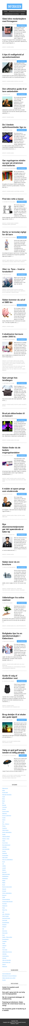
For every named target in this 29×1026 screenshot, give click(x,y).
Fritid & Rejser (9, 290)
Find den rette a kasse (13, 198)
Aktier (3, 790)
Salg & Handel (12, 363)
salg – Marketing (6, 914)
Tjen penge (4, 949)
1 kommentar (23, 755)
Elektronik (16, 191)
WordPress (13, 1023)
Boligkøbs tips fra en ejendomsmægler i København (12, 636)
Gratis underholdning (6, 832)
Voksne (4, 964)
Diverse (21, 360)
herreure (11, 367)
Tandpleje (4, 941)
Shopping (22, 191)
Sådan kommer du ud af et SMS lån (13, 301)
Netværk (4, 889)
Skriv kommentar (22, 25)
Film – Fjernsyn (5, 824)
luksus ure (16, 367)
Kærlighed (4, 853)
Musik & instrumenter (7, 886)
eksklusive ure (21, 366)
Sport (3, 935)
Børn (8, 260)
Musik (18, 440)
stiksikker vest (16, 706)
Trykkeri (17, 590)
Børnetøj (12, 260)
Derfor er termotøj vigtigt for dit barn (14, 233)
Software (4, 926)
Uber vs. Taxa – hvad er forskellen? (13, 270)
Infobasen (14, 6)
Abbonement (5, 788)
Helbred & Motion (6, 836)
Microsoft (4, 872)
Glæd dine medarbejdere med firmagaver (14, 20)
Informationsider (6, 776)
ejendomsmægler (9, 666)
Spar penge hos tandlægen (9, 379)
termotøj (22, 261)
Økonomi (4, 895)
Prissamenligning (6, 224)
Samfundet (8, 292)
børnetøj (7, 261)
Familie (15, 515)
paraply (9, 778)
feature (16, 81)
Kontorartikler (19, 479)
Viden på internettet (21, 625)
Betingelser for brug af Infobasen (9, 975)
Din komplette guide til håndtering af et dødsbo (14, 1009)
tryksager (22, 590)
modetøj (7, 742)
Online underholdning (7, 893)
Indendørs (13, 479)
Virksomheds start (6, 962)
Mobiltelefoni (5, 878)
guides (6, 367)
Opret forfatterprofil (6, 973)
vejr (15, 778)
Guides (15, 290)
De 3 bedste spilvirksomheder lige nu (14, 126)
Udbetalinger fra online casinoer (13, 598)
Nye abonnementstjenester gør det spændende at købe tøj (13, 528)
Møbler (3, 880)
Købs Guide (4, 516)
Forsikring (4, 828)
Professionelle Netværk (7, 901)
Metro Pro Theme (13, 1022)
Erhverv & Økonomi (18, 289)
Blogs (18, 360)
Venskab (4, 958)
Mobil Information (6, 874)
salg (8, 368)
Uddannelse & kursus (7, 951)
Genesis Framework (22, 1022)
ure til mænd (22, 368)
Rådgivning (13, 224)
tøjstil (10, 742)
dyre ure (15, 366)
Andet (14, 360)
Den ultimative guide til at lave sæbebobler (14, 90)
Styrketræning (5, 939)
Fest (15, 440)
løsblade (13, 590)
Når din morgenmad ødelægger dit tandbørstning (13, 998)
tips (10, 368)
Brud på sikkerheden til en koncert (13, 414)
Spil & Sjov (4, 931)
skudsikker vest (8, 706)
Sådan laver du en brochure (10, 563)
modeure (4, 368)
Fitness (4, 826)
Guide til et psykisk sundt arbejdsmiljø (10, 988)
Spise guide (4, 933)
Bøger (3, 801)
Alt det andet (10, 360)
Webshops (10, 364)
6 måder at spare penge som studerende (13, 490)
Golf (6, 778)
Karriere (16, 223)
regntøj (11, 261)
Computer (4, 807)
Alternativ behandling (6, 794)
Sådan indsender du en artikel (8, 978)
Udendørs (24, 260)
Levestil (7, 363)
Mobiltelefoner (5, 876)
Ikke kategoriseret (17, 362)
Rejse (3, 907)
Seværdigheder (5, 922)
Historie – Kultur (5, 838)
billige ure (7, 366)
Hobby (3, 479)
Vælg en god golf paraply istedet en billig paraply (14, 751)
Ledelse (4, 866)
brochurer (7, 590)
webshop (4, 370)
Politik (18, 290)
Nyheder (4, 891)
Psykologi (4, 903)
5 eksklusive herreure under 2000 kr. (12, 335)
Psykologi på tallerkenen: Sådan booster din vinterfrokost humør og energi (13, 1003)
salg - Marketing (18, 588)
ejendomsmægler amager (19, 666)
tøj (12, 368)
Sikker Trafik (17, 261)
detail (11, 366)
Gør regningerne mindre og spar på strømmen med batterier (13, 163)
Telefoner (4, 945)
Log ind (17, 1023)
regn (12, 778)
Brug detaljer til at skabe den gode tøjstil (14, 715)
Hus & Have (20, 81)
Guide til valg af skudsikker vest (10, 677)
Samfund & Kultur (6, 918)
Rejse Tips (4, 910)
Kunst (3, 861)
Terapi (3, 947)
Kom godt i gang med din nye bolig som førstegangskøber (13, 993)
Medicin (4, 870)
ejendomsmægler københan (8, 668)
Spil (15, 625)
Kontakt (4, 980)
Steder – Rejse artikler (7, 937)
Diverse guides (10, 47)
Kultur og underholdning (7, 859)
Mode (20, 367)
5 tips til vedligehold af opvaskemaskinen (13, 55)
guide (3, 367)
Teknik (3, 943)
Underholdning (15, 292)
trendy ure (16, 368)
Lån (3, 863)
